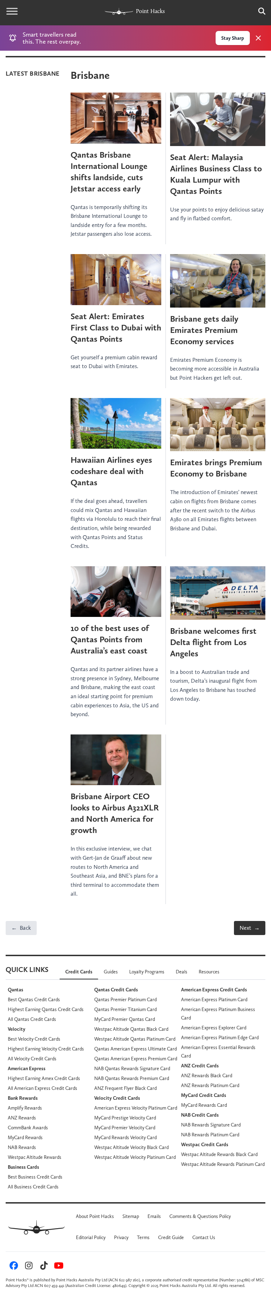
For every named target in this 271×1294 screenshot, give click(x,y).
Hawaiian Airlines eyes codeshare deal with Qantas (111, 471)
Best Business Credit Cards (35, 1177)
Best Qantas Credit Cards (34, 999)
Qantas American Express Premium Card (135, 1058)
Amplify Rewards (25, 1108)
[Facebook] (12, 1267)
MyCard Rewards (25, 1137)
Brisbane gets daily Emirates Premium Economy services (204, 330)
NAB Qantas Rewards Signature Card (132, 1068)
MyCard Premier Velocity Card (124, 1127)
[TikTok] (42, 1267)
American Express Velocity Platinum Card (135, 1108)
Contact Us (203, 1237)
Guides (111, 971)
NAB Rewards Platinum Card (210, 1134)
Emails (154, 1216)
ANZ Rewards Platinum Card (210, 1085)
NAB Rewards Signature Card (211, 1125)
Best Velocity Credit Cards (34, 1039)
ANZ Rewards (22, 1118)
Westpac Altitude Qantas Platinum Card (134, 1039)
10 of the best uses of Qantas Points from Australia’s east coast (110, 639)
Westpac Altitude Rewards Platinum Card (223, 1164)
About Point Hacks (95, 1216)
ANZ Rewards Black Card (206, 1075)
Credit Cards (78, 971)
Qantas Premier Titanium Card (125, 1009)
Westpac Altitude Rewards (34, 1157)
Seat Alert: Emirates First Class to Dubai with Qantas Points (116, 327)
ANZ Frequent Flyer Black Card (125, 1088)
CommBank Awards (28, 1127)
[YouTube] (58, 1267)
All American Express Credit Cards (42, 1088)
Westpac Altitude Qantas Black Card (131, 1029)
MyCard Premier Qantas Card (124, 1019)
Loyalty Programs (146, 971)
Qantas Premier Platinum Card (125, 999)
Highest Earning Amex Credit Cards (44, 1078)
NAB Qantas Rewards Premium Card (131, 1078)
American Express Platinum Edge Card (220, 1037)
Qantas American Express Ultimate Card (135, 1049)
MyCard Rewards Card (204, 1105)
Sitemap (130, 1216)
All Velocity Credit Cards (32, 1058)
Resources (209, 971)
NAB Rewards (22, 1147)
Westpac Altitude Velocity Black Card (131, 1147)
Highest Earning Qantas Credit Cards (46, 1009)
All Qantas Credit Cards (32, 1019)
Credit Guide (171, 1237)
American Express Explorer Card (213, 1027)
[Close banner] (258, 38)
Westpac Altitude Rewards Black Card (219, 1154)
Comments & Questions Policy (200, 1216)
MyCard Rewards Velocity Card (125, 1137)
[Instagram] (28, 1267)
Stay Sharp (232, 38)
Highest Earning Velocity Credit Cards (46, 1049)
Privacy (121, 1237)
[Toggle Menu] (12, 11)
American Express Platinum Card (214, 999)
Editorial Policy (91, 1237)
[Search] (258, 11)
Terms (143, 1237)
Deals (181, 971)
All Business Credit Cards (33, 1186)
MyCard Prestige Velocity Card (125, 1118)
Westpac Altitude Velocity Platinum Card (135, 1157)
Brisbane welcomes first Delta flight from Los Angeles (213, 642)
